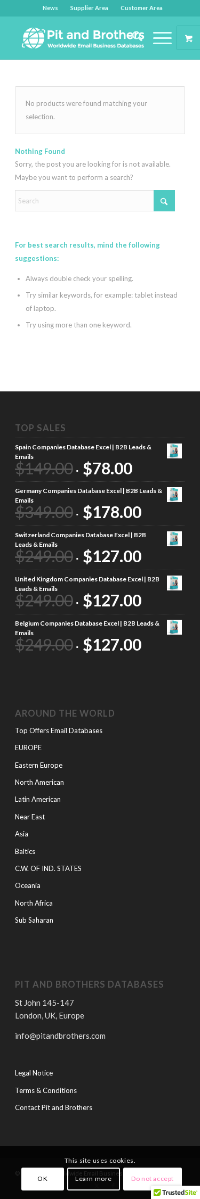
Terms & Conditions (46, 1090)
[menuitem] (50, 8)
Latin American (38, 799)
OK (42, 1178)
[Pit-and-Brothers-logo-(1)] (83, 38)
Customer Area (142, 7)
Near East (30, 816)
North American (39, 782)
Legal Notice (34, 1073)
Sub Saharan (34, 920)
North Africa (34, 903)
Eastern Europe (38, 765)
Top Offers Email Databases (58, 730)
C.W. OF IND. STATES (48, 868)
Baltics (25, 851)
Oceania (28, 885)
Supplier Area (89, 7)
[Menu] (157, 38)
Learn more (93, 1178)
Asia (21, 834)
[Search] (132, 38)
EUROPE (28, 747)
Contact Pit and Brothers (53, 1107)
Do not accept (152, 1178)
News (50, 7)
